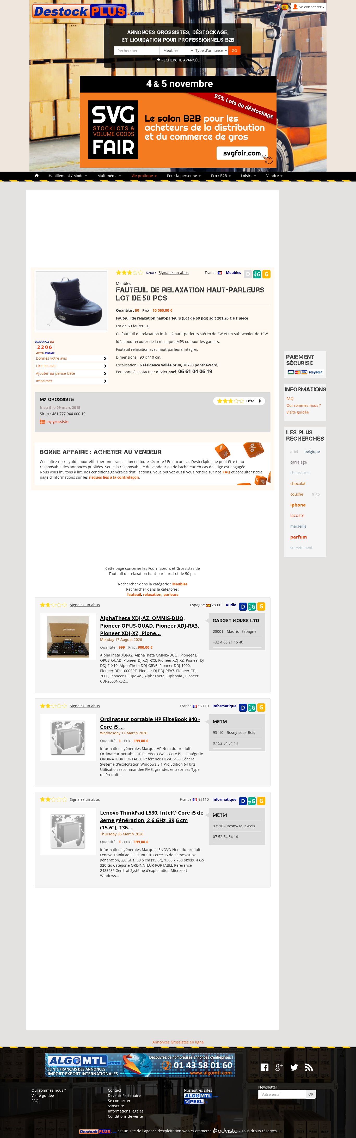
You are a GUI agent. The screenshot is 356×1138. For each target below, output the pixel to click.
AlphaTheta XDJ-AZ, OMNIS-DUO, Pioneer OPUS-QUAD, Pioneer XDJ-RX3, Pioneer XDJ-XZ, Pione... (149, 625)
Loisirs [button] (247, 175)
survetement (301, 547)
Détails (151, 273)
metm (220, 721)
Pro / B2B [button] (219, 175)
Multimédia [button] (108, 175)
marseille (298, 526)
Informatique (224, 705)
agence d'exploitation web (167, 1130)
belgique (312, 451)
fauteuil (134, 594)
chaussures (300, 472)
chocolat (297, 483)
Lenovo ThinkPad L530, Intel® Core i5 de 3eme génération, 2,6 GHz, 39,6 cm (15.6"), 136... (152, 820)
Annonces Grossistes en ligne (178, 1042)
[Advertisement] (152, 231)
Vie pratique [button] (143, 175)
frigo (316, 494)
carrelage (298, 462)
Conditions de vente (125, 1116)
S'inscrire (116, 1105)
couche (296, 494)
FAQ (226, 472)
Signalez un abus (174, 272)
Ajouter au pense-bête (55, 373)
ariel (294, 451)
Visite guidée (297, 412)
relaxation (152, 594)
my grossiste (57, 399)
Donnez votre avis (51, 358)
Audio (231, 604)
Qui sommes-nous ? (303, 405)
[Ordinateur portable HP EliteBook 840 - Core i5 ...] (68, 737)
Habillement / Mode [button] (66, 175)
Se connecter (119, 1100)
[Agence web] (225, 1130)
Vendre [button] (273, 175)
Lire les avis (46, 365)
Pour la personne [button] (182, 175)
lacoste (297, 515)
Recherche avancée (179, 60)
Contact (114, 1090)
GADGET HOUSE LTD (236, 620)
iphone (298, 505)
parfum (298, 537)
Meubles (233, 272)
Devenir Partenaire (124, 1095)
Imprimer (44, 380)
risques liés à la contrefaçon (114, 477)
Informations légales (126, 1111)
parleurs (170, 594)
